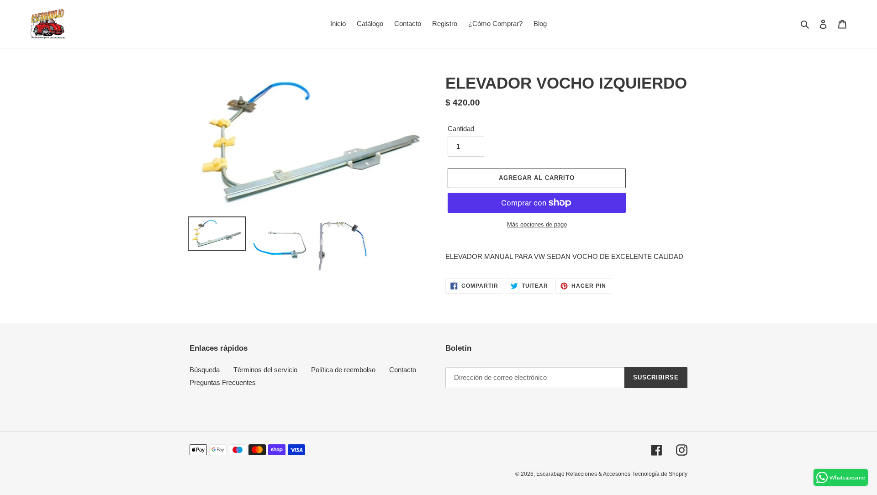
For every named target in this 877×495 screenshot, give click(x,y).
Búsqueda (205, 370)
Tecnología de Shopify (659, 474)
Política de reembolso (343, 370)
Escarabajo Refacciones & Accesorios (583, 474)
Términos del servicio (265, 370)
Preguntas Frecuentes (223, 382)
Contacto (402, 370)
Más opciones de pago (537, 224)
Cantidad (461, 128)
